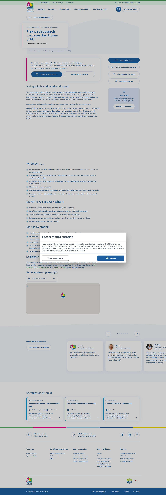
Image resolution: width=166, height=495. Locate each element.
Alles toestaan (111, 258)
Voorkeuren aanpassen (55, 258)
